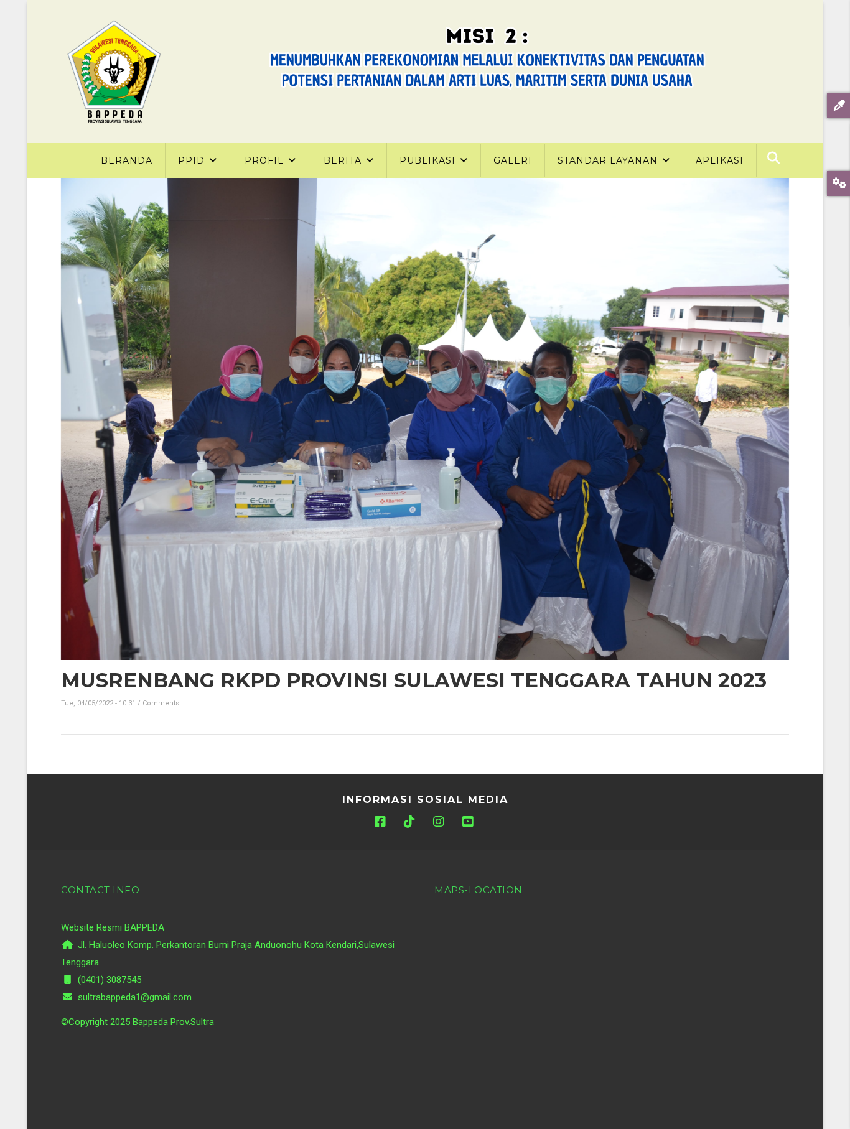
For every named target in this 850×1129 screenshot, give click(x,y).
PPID (193, 160)
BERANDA (126, 160)
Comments (160, 703)
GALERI (512, 160)
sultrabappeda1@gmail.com (133, 997)
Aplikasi (720, 160)
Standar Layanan (609, 160)
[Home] (114, 71)
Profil (266, 160)
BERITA (344, 160)
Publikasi (429, 160)
